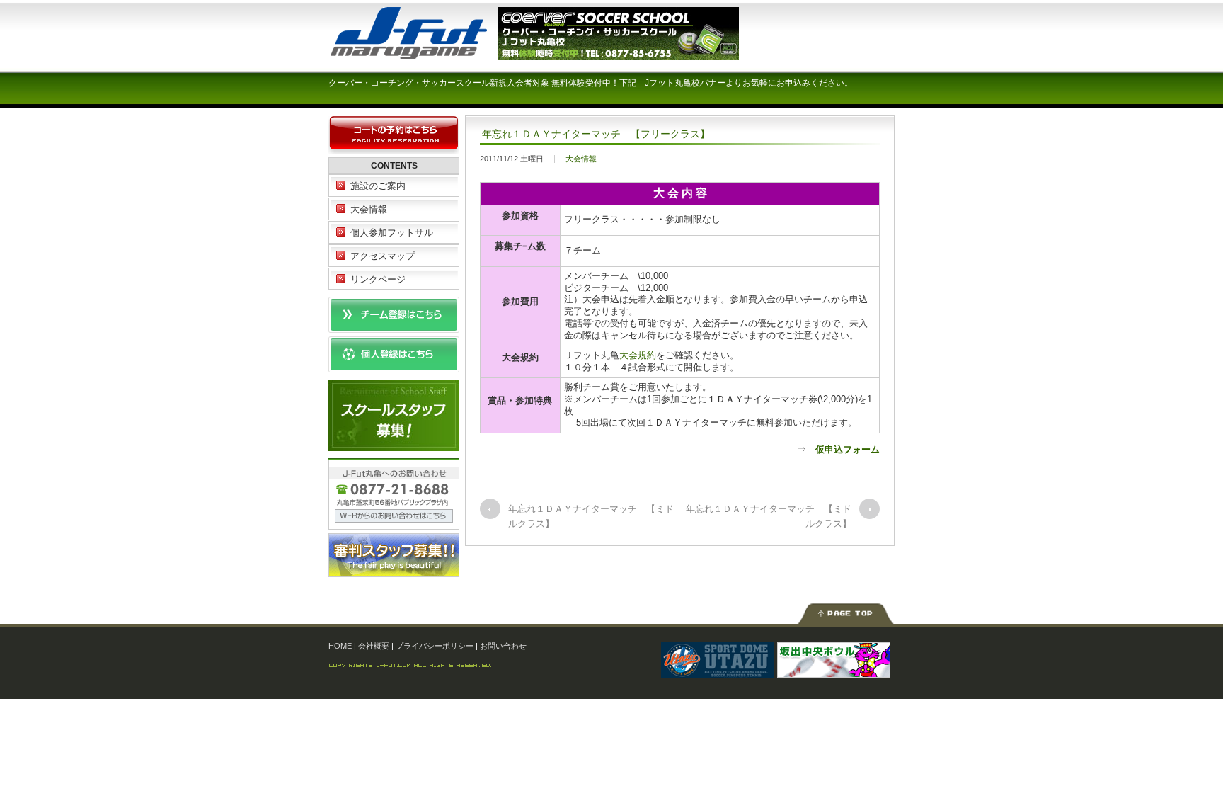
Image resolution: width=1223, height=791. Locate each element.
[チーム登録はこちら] (393, 326)
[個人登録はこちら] (393, 365)
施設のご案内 (378, 186)
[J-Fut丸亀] (434, 52)
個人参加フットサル (391, 232)
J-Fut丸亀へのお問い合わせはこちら (393, 494)
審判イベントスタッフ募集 (393, 555)
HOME (340, 646)
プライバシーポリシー (434, 646)
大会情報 (581, 158)
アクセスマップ (382, 256)
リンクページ (378, 279)
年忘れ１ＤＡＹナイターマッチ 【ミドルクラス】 (591, 516)
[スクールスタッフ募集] (393, 443)
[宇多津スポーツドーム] (717, 670)
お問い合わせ (503, 646)
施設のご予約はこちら (393, 135)
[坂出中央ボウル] (833, 670)
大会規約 (637, 355)
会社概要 (373, 646)
